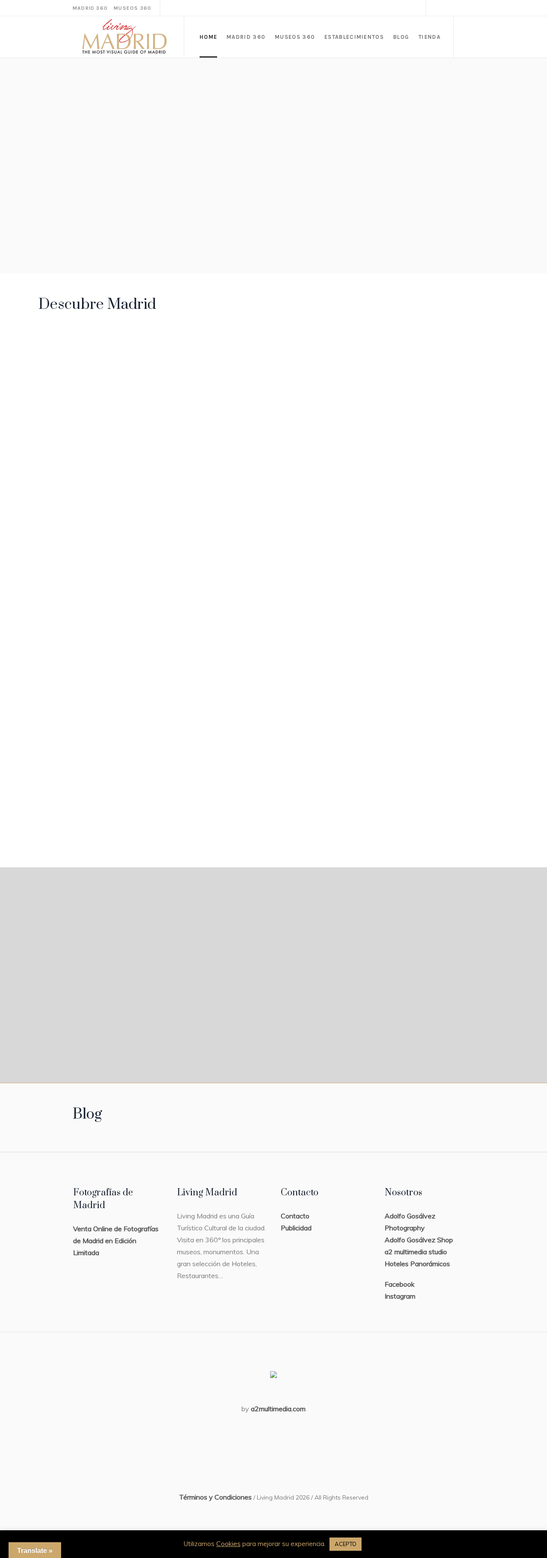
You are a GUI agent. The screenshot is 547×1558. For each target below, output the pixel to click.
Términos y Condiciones (215, 1497)
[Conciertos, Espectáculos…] (212, 711)
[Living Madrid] (85, 352)
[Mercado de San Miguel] (445, 353)
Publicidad (296, 1228)
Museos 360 (132, 8)
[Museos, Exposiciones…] (202, 353)
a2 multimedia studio (416, 1251)
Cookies (228, 1543)
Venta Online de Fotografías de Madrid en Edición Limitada (116, 1240)
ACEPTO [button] (345, 1544)
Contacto (295, 1216)
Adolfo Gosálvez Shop (419, 1239)
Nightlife (67, 759)
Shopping (310, 759)
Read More (72, 455)
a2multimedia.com (278, 1408)
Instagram (400, 1296)
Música (184, 759)
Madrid (63, 398)
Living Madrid (80, 415)
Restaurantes (429, 568)
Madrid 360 (90, 8)
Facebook (400, 1284)
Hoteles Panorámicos (417, 1263)
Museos (174, 400)
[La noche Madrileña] (91, 711)
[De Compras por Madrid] (334, 711)
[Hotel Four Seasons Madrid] (323, 354)
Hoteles (297, 401)
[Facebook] (437, 8)
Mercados (423, 400)
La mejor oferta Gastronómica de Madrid (441, 598)
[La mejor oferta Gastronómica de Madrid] (445, 520)
